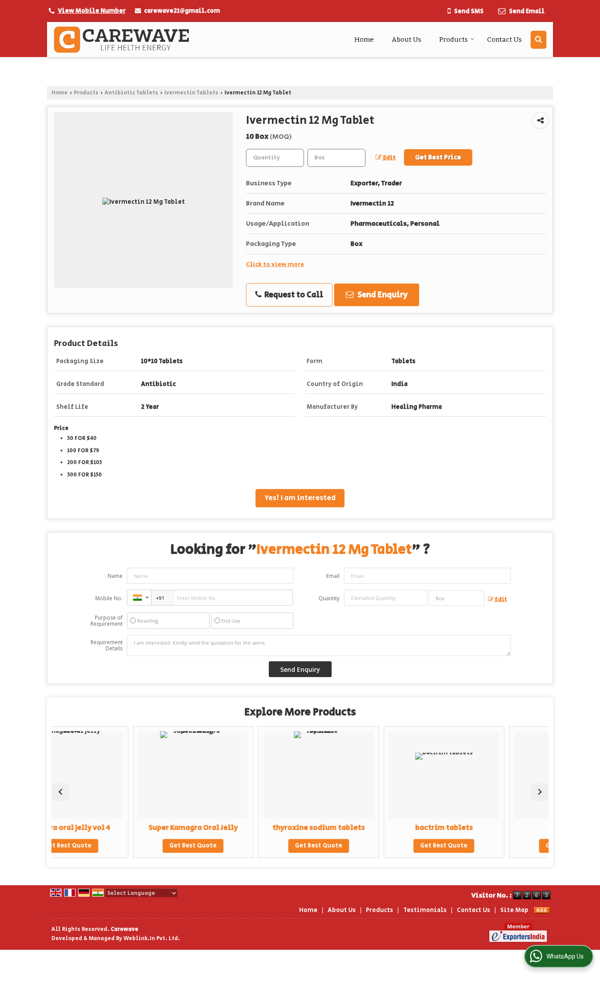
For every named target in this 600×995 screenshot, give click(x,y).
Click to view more (275, 264)
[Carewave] (122, 39)
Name (115, 576)
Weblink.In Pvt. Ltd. (151, 938)
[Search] (538, 40)
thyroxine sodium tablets (262, 827)
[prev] (60, 792)
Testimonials (425, 910)
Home (364, 39)
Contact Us (504, 39)
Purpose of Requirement (106, 621)
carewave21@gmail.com (182, 11)
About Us (406, 39)
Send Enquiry (382, 295)
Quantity (329, 598)
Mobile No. (109, 598)
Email (333, 576)
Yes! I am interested (300, 498)
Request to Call (293, 295)
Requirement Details (106, 645)
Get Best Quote (136, 845)
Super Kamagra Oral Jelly (136, 827)
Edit (389, 157)
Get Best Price (438, 157)
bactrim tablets (387, 827)
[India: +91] (139, 598)
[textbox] (336, 158)
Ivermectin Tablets (191, 93)
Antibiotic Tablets (131, 93)
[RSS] (542, 910)
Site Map (514, 910)
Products (453, 39)
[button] (92, 11)
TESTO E (513, 827)
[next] (540, 792)
